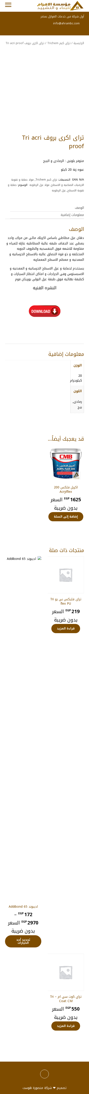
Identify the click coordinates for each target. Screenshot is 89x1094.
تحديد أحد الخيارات (23, 941)
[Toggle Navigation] (8, 6)
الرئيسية (78, 43)
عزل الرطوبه (59, 190)
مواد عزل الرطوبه (39, 184)
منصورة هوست (33, 1088)
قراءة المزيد (66, 628)
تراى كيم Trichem (59, 43)
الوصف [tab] (79, 208)
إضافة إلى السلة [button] (66, 516)
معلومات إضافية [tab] (72, 215)
